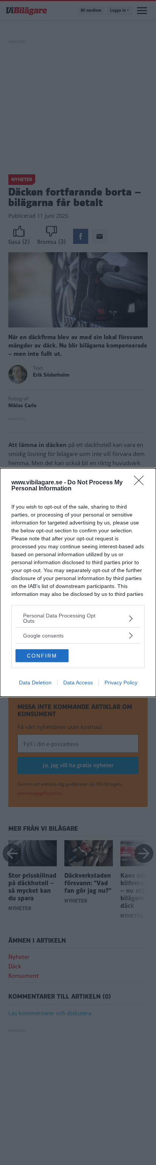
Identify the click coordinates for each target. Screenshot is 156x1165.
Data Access (78, 682)
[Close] (141, 483)
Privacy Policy (121, 682)
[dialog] (78, 582)
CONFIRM (42, 656)
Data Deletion (35, 682)
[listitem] (78, 618)
